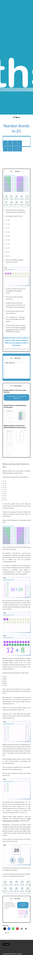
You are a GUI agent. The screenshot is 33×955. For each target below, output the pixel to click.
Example (5, 146)
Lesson (19, 146)
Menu (17, 117)
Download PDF (9, 415)
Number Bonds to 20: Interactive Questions (16, 397)
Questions (15, 146)
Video (10, 146)
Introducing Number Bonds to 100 (22, 905)
